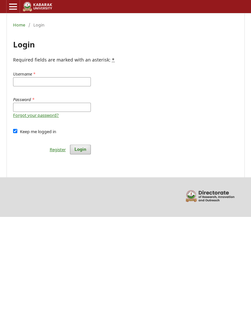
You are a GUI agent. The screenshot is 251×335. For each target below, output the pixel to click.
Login (80, 149)
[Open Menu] (13, 6)
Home (19, 25)
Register (58, 149)
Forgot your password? (36, 115)
